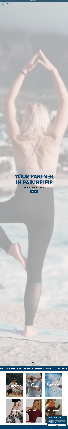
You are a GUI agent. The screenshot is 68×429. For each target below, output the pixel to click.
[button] (42, 4)
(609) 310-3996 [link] (38, 362)
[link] (5, 3)
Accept (56, 425)
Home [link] (37, 4)
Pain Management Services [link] (51, 4)
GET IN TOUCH (34, 191)
